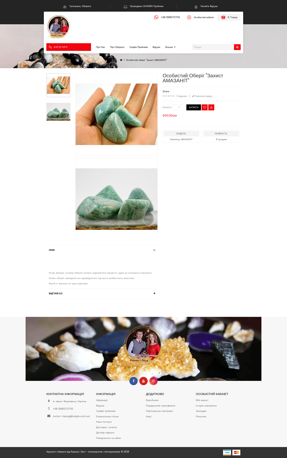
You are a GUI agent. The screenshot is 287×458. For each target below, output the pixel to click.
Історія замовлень (206, 405)
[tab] (102, 250)
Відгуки (156, 47)
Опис (52, 250)
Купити (193, 107)
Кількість (167, 107)
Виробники (152, 400)
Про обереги (117, 47)
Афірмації (102, 400)
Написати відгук (203, 96)
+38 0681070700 (63, 408)
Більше (169, 47)
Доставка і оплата (106, 427)
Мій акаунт (202, 400)
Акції (148, 416)
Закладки (201, 411)
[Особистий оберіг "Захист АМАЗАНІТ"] (58, 85)
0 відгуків (182, 96)
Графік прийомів (138, 47)
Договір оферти (105, 432)
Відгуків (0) (55, 293)
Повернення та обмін (108, 438)
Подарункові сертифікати (160, 405)
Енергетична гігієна (107, 416)
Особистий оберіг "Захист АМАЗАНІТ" (146, 60)
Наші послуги (104, 421)
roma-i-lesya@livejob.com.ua (71, 416)
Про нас (100, 47)
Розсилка (201, 416)
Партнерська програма (159, 411)
